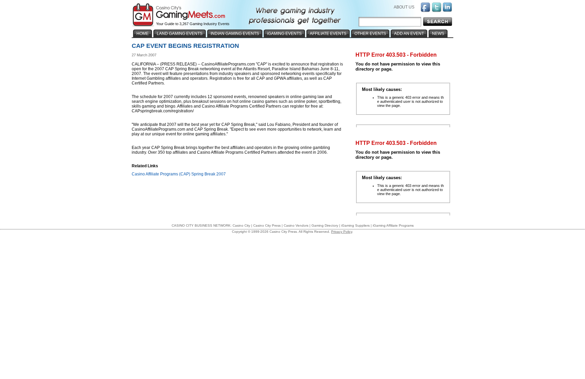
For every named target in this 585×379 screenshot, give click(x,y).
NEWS (438, 33)
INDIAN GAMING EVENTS (235, 33)
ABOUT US (404, 7)
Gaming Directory (324, 225)
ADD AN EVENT (409, 33)
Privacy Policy (341, 231)
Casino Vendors (296, 225)
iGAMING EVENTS (284, 33)
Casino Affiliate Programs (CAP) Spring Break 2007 (179, 174)
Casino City (241, 225)
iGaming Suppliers (355, 225)
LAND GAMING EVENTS (179, 33)
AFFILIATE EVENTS (328, 33)
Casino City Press (267, 225)
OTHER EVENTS (370, 33)
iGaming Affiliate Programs (393, 225)
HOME (142, 33)
